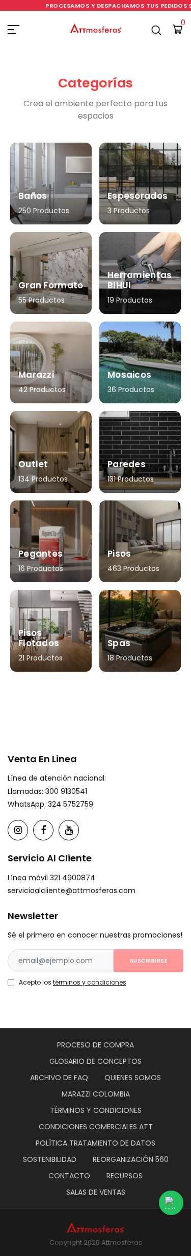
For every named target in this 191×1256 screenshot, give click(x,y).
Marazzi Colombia (96, 1094)
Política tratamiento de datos (95, 1143)
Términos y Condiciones (96, 1110)
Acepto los (72, 982)
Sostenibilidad (49, 1159)
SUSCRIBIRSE (149, 961)
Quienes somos (132, 1077)
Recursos (124, 1176)
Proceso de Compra (95, 1045)
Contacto (69, 1176)
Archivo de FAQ (59, 1077)
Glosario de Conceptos (95, 1061)
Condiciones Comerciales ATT (96, 1127)
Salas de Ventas (95, 1192)
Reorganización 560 (131, 1159)
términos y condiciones (89, 982)
